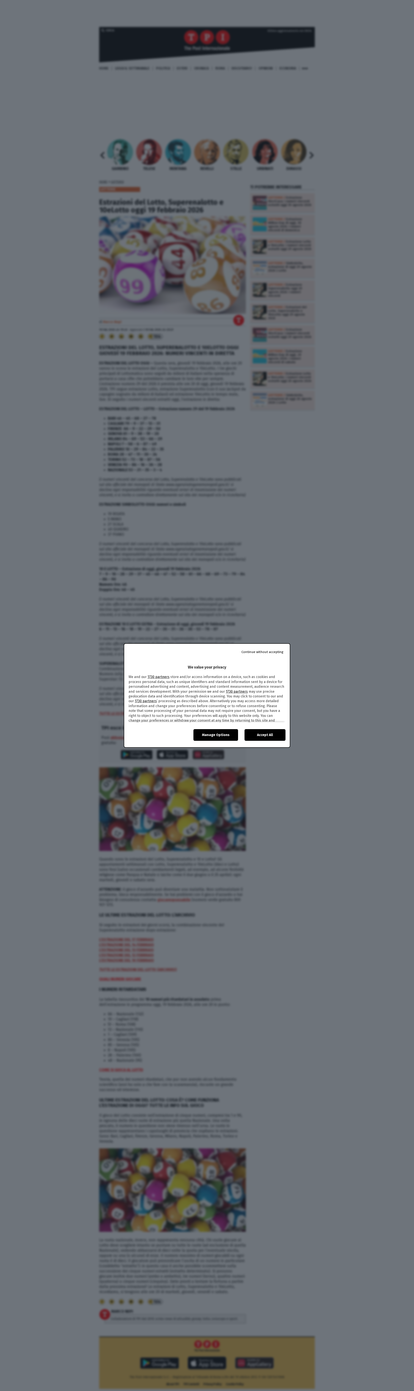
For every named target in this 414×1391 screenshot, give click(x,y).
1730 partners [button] (158, 677)
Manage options (215, 735)
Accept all (265, 735)
